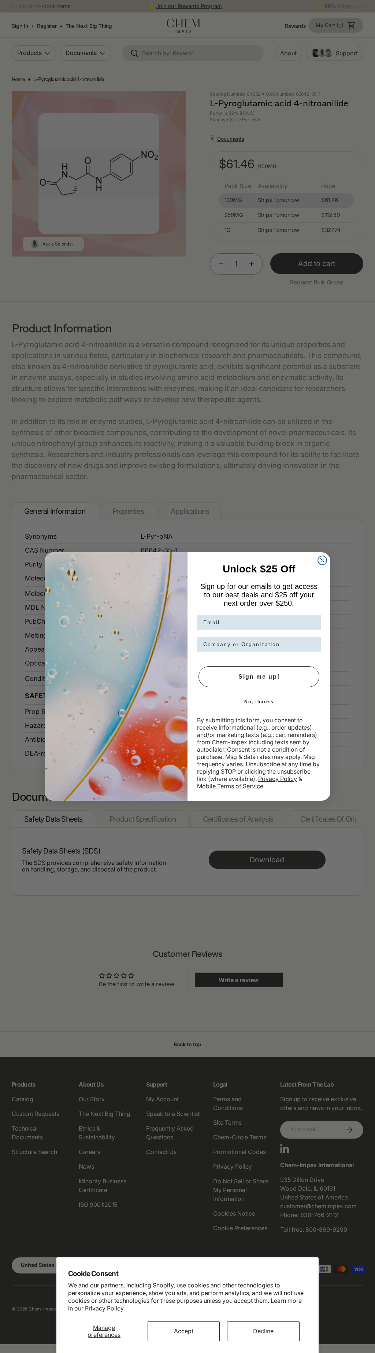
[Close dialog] (322, 560)
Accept (183, 1331)
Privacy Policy (104, 1308)
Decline (263, 1331)
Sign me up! (259, 677)
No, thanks (259, 701)
